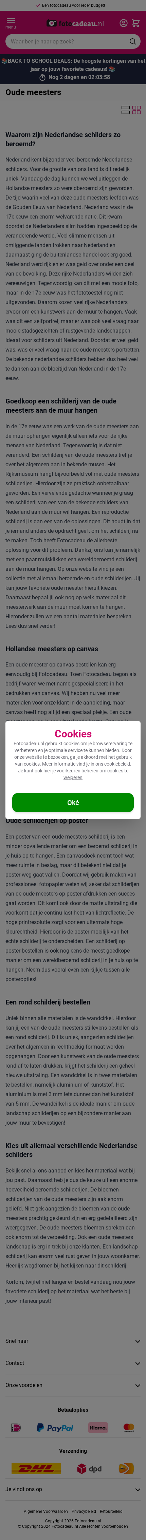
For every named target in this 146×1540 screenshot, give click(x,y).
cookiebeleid (117, 764)
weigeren (73, 777)
